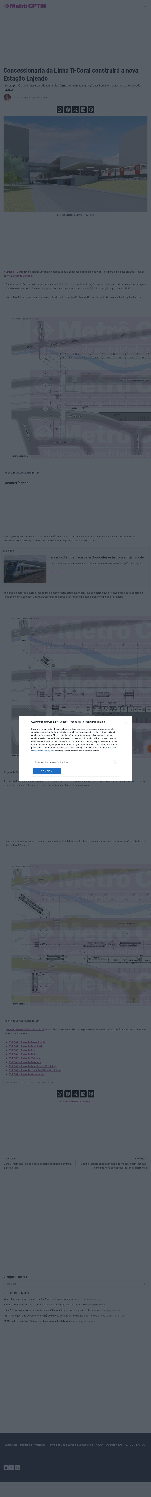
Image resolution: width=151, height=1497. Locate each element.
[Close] (126, 722)
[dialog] (75, 748)
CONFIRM (47, 771)
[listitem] (75, 762)
